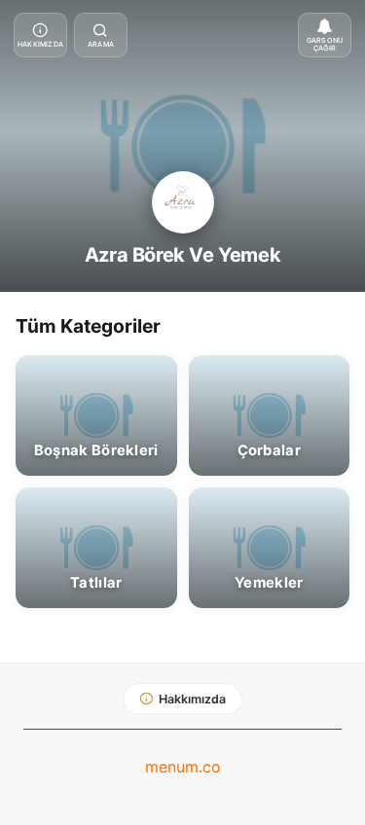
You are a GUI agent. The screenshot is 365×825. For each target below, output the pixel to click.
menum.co (183, 766)
